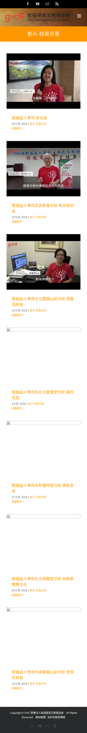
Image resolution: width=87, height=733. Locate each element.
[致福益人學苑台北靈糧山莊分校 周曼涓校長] (43, 262)
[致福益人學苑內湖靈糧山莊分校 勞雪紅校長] (43, 635)
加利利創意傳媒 (56, 717)
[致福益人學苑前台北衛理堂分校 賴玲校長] (43, 355)
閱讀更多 (17, 128)
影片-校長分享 (38, 123)
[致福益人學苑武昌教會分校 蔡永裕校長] (43, 169)
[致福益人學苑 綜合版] (43, 81)
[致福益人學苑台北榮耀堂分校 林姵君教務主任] (43, 542)
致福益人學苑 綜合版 (29, 118)
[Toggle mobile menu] (79, 16)
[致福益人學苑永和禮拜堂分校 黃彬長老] (43, 448)
